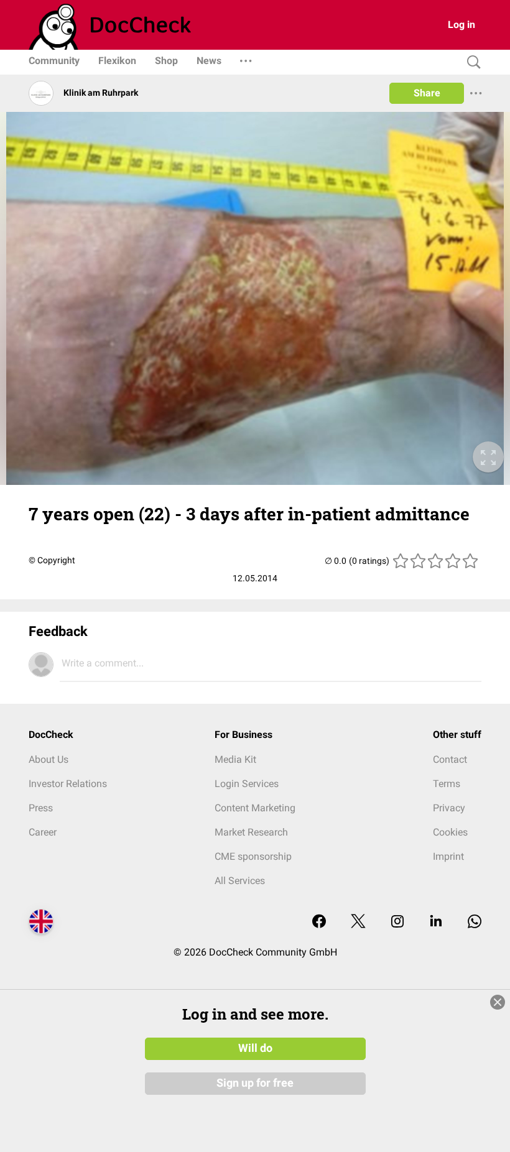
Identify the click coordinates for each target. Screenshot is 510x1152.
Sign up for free (255, 1083)
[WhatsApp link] (474, 922)
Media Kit (235, 759)
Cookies (450, 832)
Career (43, 832)
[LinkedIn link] (436, 922)
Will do (255, 1048)
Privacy (449, 808)
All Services (240, 881)
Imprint (448, 856)
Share (427, 93)
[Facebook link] (319, 922)
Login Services (247, 784)
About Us (48, 759)
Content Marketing (255, 808)
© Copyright (52, 560)
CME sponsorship (253, 856)
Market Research (251, 832)
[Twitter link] (358, 922)
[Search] (470, 62)
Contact (450, 759)
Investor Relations (68, 784)
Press (41, 808)
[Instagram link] (397, 922)
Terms (446, 784)
